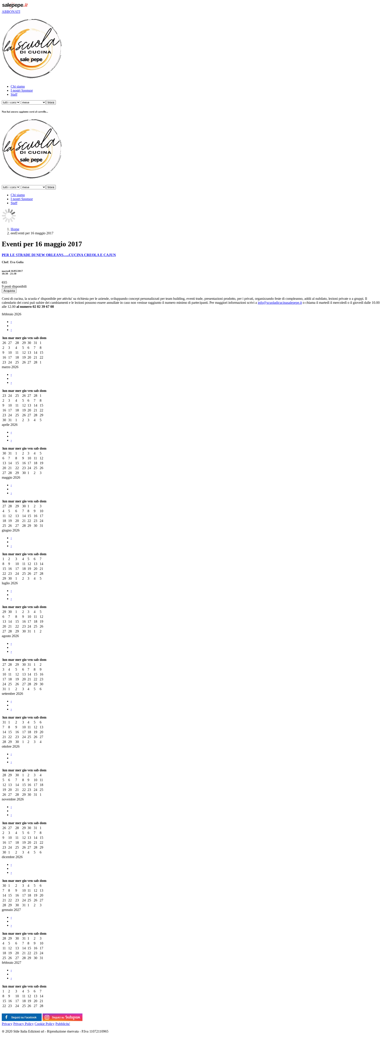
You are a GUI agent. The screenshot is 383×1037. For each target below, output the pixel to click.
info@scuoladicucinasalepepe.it (280, 302)
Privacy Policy (23, 1024)
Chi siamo (18, 86)
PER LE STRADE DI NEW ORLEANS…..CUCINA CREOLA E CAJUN (59, 255)
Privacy (7, 1024)
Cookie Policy (45, 1024)
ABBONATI (11, 12)
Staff (14, 94)
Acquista (9, 290)
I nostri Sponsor (22, 90)
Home (15, 229)
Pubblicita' (62, 1024)
